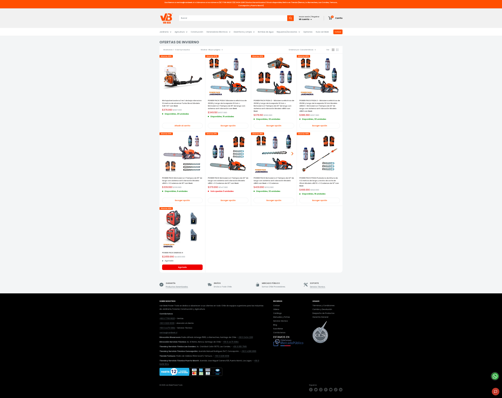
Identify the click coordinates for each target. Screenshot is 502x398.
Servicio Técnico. (317, 286)
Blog (275, 325)
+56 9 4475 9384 (167, 328)
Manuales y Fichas (281, 317)
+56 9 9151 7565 (240, 346)
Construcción (197, 32)
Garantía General (320, 317)
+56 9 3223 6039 (166, 323)
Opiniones (307, 32)
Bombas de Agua (265, 32)
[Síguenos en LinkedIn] (341, 389)
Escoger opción (228, 125)
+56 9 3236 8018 (222, 356)
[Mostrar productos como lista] (337, 50)
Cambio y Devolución (322, 309)
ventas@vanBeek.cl (168, 332)
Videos (276, 309)
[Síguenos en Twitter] (316, 389)
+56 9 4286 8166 (248, 351)
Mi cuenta (304, 19)
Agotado (182, 267)
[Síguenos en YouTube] (331, 389)
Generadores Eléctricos (217, 32)
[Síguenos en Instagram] (321, 389)
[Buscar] (290, 18)
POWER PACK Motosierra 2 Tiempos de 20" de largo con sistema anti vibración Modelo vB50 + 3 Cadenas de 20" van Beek (228, 180)
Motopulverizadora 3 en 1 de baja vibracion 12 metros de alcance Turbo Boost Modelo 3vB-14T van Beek (182, 103)
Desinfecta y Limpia (243, 32)
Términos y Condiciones (323, 305)
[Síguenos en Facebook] (311, 389)
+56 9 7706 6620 (167, 318)
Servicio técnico (280, 321)
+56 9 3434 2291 (245, 337)
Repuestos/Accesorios (287, 32)
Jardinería (164, 32)
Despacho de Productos (323, 313)
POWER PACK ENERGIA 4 (172, 252)
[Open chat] (495, 391)
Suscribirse (278, 328)
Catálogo (277, 313)
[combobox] (233, 18)
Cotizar (338, 32)
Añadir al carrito (182, 125)
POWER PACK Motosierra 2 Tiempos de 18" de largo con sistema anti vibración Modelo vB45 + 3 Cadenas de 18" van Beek (182, 180)
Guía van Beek (322, 32)
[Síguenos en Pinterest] (326, 389)
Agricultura (180, 32)
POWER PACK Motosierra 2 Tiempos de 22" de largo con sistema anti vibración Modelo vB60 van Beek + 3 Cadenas (274, 180)
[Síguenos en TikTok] (336, 389)
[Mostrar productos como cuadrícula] (333, 50)
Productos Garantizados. (177, 286)
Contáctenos (279, 332)
